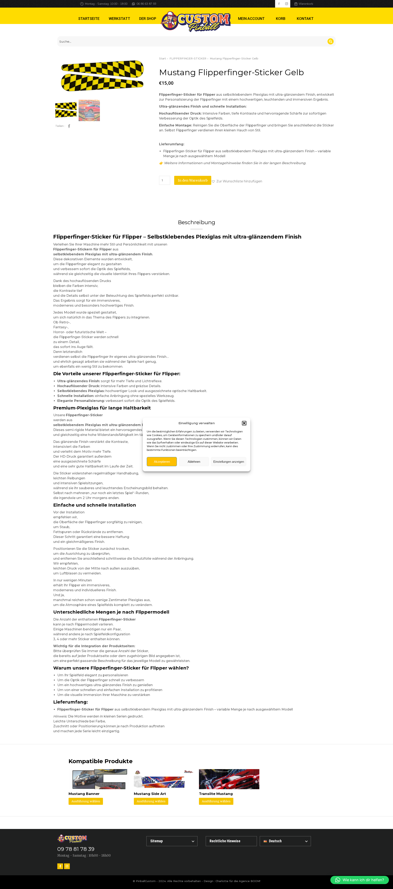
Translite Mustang (216, 794)
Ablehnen (194, 461)
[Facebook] (60, 866)
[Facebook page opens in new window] (279, 4)
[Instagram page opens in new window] (286, 4)
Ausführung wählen (85, 801)
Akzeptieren (162, 461)
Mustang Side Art (150, 794)
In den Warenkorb (193, 180)
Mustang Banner (84, 794)
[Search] (331, 41)
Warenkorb (306, 4)
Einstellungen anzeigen (228, 461)
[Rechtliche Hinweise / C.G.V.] (231, 841)
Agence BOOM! (249, 881)
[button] (244, 423)
